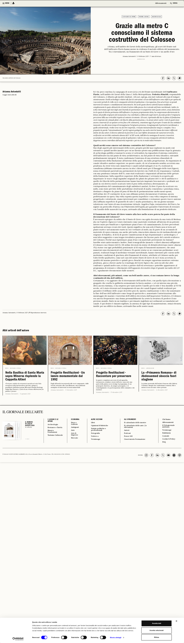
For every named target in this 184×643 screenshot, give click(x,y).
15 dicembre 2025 (116, 392)
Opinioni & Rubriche (99, 425)
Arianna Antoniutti (11, 394)
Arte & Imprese (74, 434)
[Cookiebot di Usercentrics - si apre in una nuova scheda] (18, 638)
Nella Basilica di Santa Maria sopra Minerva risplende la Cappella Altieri (24, 376)
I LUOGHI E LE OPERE (53, 420)
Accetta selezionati (157, 630)
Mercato (74, 438)
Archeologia (156, 16)
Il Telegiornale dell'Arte (168, 426)
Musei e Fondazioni (52, 431)
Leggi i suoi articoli (9, 95)
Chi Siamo (166, 419)
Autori (126, 430)
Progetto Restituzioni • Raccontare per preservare (113, 374)
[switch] (64, 637)
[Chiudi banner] (176, 621)
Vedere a (94, 436)
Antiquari (75, 427)
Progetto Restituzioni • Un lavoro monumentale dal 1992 (68, 376)
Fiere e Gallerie (74, 423)
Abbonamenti (160, 3)
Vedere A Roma (144, 16)
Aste (73, 430)
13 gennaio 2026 (25, 394)
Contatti (165, 436)
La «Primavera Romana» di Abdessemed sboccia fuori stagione (158, 376)
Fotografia (95, 433)
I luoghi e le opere (129, 16)
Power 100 (128, 436)
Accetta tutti (156, 623)
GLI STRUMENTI (130, 420)
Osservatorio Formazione (134, 439)
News (6, 368)
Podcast (127, 433)
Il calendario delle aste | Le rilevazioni (135, 426)
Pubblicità (166, 433)
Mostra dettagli (115, 637)
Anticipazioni (150, 368)
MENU (7, 3)
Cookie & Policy (168, 439)
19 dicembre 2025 (71, 390)
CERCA (175, 3)
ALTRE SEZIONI (96, 420)
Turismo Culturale (55, 435)
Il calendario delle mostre (135, 423)
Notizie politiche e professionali (98, 429)
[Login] (13, 3)
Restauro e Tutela (15, 368)
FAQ (164, 442)
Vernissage (95, 439)
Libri (93, 423)
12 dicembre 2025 (161, 390)
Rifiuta (156, 637)
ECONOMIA (75, 420)
